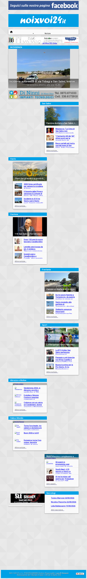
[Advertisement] (62, 530)
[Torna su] (80, 574)
